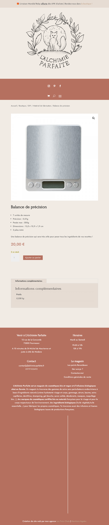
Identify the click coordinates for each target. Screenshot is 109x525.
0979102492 (31, 369)
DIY (29, 105)
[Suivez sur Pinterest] (54, 86)
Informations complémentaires (28, 280)
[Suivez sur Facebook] (60, 86)
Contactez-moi (77, 373)
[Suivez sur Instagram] (49, 86)
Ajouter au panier (33, 257)
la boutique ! (86, 3)
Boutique (22, 105)
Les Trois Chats (63, 521)
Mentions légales (78, 521)
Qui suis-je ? (77, 369)
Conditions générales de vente (77, 377)
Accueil (14, 105)
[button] (93, 118)
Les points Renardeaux (78, 365)
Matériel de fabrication (42, 105)
